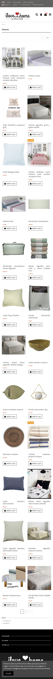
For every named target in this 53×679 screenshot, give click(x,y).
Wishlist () (26, 5)
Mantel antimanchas (12, 595)
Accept (8, 673)
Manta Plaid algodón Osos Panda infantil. (39, 502)
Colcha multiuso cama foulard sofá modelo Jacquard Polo (39, 174)
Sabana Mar (8, 221)
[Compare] (13, 73)
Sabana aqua (34, 76)
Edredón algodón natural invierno (39, 549)
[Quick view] (17, 73)
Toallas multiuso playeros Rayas (39, 455)
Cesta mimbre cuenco (37, 362)
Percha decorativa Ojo (38, 409)
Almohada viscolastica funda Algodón (14, 267)
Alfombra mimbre (10, 454)
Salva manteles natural (13, 409)
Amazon (6, 623)
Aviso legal (17, 2)
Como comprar (28, 2)
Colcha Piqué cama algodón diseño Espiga (14, 363)
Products (7, 621)
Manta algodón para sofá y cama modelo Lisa (39, 268)
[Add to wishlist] (10, 73)
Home (4, 618)
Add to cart (11, 87)
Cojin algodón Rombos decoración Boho (14, 549)
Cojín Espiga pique (11, 172)
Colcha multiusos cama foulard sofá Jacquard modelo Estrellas (14, 78)
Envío (9, 2)
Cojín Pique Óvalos (11, 315)
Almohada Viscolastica (38, 221)
